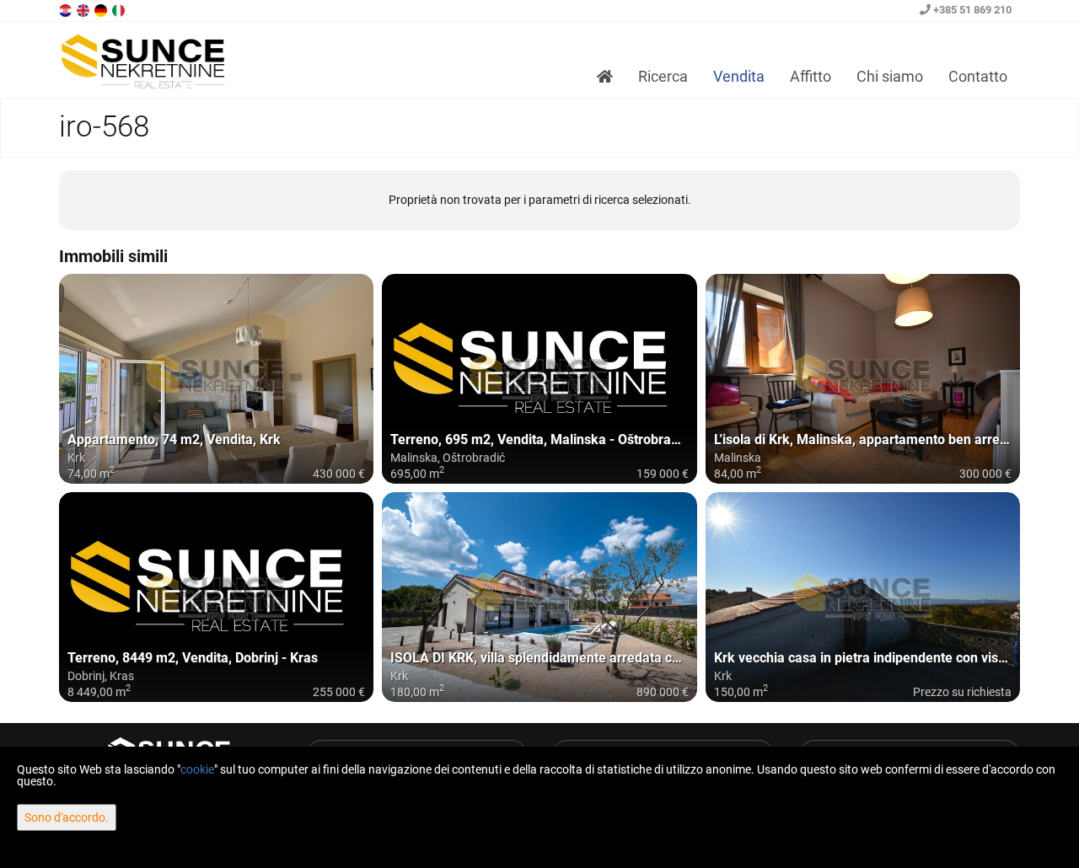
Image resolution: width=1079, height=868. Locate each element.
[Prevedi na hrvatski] (66, 9)
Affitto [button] (810, 76)
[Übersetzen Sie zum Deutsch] (102, 9)
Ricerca (663, 76)
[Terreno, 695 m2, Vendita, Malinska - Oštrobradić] (539, 379)
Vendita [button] (739, 76)
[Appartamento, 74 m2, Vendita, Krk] (216, 379)
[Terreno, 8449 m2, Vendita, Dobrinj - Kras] (216, 597)
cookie (197, 769)
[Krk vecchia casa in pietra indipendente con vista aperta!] (863, 597)
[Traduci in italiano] (119, 9)
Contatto (977, 76)
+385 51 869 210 (971, 9)
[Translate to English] (84, 9)
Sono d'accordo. (66, 817)
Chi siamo (889, 76)
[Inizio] (604, 77)
